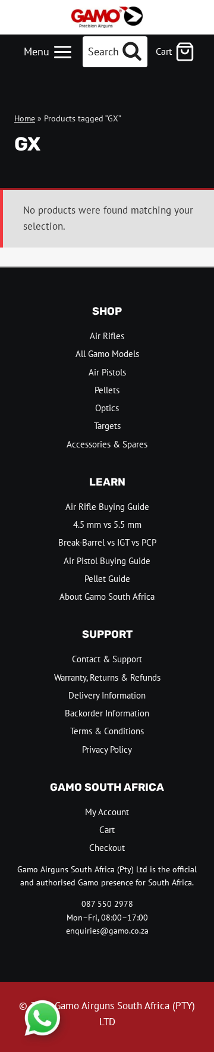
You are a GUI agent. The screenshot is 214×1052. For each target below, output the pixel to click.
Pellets (107, 390)
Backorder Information (107, 713)
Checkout (107, 847)
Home (24, 118)
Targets (107, 425)
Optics (107, 408)
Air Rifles (107, 336)
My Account (107, 812)
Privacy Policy (107, 749)
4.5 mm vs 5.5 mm (107, 524)
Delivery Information (107, 695)
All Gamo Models (107, 353)
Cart (107, 829)
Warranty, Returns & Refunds (107, 677)
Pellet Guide (107, 578)
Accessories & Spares (107, 444)
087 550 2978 (107, 903)
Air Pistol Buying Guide (107, 560)
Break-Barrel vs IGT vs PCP (107, 542)
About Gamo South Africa (107, 596)
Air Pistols (107, 372)
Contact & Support (107, 659)
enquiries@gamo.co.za (107, 930)
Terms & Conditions (107, 731)
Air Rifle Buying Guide (107, 506)
